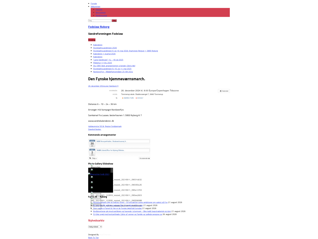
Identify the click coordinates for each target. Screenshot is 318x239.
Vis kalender (143, 158)
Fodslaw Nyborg (98, 26)
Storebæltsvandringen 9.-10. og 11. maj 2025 (112, 68)
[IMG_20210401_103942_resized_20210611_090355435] (116, 183)
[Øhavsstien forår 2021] (96, 168)
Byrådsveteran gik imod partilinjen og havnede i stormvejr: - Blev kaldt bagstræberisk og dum (132, 211)
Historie (99, 9)
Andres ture (128, 98)
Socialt (140, 98)
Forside (94, 3)
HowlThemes (104, 234)
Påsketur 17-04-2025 (102, 62)
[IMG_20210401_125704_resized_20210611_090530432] (116, 204)
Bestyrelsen (101, 12)
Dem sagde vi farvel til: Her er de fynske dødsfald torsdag (117, 208)
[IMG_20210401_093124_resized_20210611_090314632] (116, 178)
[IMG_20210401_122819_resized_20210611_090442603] (116, 194)
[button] (92, 158)
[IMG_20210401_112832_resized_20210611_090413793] (116, 188)
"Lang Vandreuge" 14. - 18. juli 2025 (108, 59)
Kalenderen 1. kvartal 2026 (104, 53)
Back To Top (93, 237)
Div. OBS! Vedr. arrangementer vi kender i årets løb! (114, 65)
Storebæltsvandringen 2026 (105, 47)
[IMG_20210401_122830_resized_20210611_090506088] (116, 199)
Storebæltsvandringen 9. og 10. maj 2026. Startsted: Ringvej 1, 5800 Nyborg (125, 50)
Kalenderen (97, 44)
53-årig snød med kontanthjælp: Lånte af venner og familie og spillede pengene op (127, 214)
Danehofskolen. (94, 129)
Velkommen (95, 6)
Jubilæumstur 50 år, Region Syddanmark (104, 126)
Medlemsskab (101, 15)
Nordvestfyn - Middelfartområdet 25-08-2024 (113, 71)
